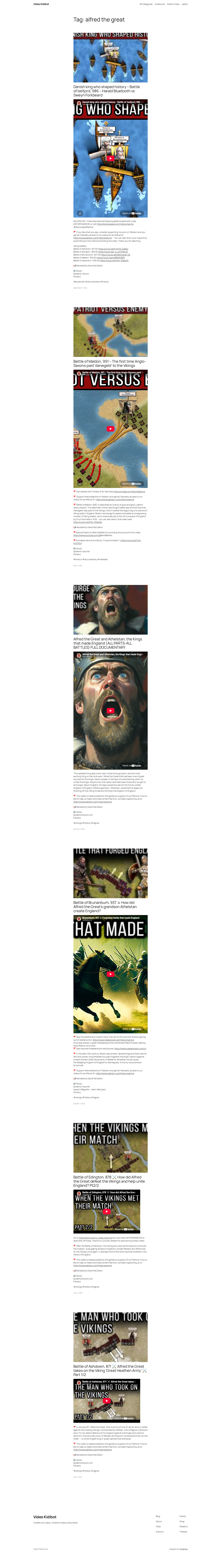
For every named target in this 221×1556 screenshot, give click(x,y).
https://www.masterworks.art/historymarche (113, 1039)
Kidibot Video (173, 4)
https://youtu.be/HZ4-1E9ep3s (114, 260)
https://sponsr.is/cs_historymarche (95, 1237)
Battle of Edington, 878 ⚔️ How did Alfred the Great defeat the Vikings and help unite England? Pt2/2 (109, 1181)
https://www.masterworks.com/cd (130, 1048)
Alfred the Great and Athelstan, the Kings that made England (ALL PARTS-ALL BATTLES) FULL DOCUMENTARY (107, 643)
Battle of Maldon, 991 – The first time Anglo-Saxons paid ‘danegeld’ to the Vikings (109, 363)
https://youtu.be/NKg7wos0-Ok (115, 254)
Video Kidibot (41, 4)
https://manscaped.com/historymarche (115, 224)
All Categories (146, 4)
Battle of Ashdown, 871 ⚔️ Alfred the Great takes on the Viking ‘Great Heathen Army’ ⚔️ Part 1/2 (110, 1370)
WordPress (184, 1549)
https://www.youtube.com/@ (87, 535)
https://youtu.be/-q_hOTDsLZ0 (113, 251)
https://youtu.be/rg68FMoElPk (111, 257)
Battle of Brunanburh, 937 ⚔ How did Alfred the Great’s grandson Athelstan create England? (105, 906)
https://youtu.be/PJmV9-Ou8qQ (113, 248)
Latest (185, 4)
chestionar (160, 4)
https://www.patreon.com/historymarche (92, 237)
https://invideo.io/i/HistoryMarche (129, 491)
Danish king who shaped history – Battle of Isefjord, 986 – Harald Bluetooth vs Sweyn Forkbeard (106, 91)
